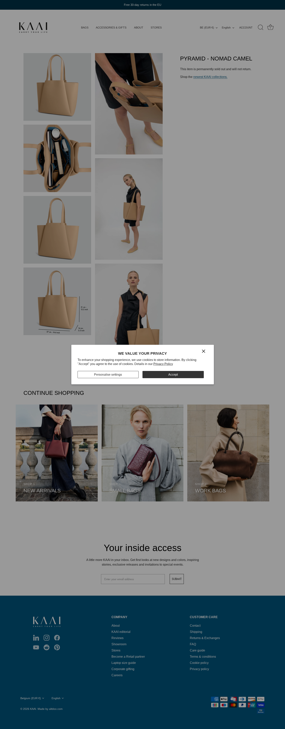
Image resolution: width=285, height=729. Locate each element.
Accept (173, 374)
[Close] (203, 351)
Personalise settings (108, 374)
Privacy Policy (163, 364)
